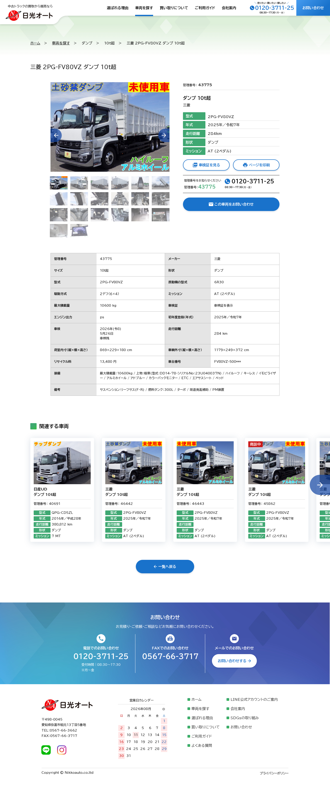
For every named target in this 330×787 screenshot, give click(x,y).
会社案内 (229, 8)
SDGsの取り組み (245, 718)
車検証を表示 (223, 305)
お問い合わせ (241, 727)
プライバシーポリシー (274, 773)
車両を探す (144, 8)
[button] (320, 485)
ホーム (35, 43)
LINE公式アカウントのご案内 (254, 699)
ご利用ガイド (205, 8)
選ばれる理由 (117, 8)
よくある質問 (201, 745)
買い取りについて (174, 8)
